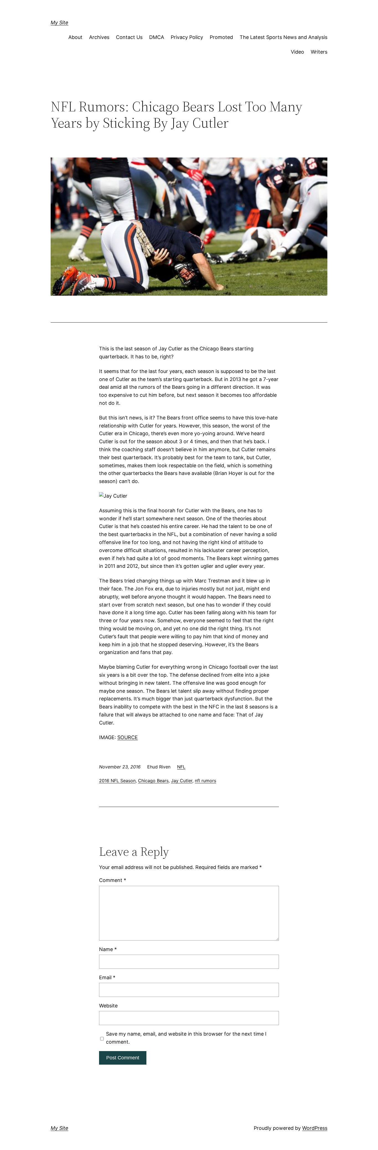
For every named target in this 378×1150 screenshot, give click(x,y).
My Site (59, 22)
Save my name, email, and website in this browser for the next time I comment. (186, 1038)
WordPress (314, 1128)
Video (297, 52)
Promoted (221, 37)
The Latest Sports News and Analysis (283, 37)
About (75, 37)
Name (108, 949)
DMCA (156, 37)
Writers (319, 52)
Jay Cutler (181, 780)
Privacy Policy (187, 37)
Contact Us (129, 37)
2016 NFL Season (117, 780)
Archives (99, 37)
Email (107, 977)
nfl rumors (205, 780)
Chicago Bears (153, 780)
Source (127, 737)
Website (108, 1006)
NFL (181, 767)
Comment (112, 880)
